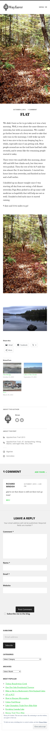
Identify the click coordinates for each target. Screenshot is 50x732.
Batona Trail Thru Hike (15, 713)
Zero (4, 392)
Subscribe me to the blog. (18, 614)
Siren (17, 415)
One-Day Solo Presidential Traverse (19, 687)
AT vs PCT (9, 694)
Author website (22, 420)
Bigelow (9, 451)
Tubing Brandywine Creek (16, 683)
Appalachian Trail (13, 441)
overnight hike (18, 443)
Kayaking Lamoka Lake (14, 709)
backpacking (30, 441)
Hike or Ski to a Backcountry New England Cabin (25, 691)
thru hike (29, 443)
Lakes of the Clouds (30, 375)
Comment (8, 531)
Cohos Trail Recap (12, 702)
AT (23, 441)
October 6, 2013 (19, 110)
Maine (9, 443)
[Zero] (12, 386)
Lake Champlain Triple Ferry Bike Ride (21, 705)
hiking (38, 441)
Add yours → (41, 472)
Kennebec (10, 456)
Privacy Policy (43, 722)
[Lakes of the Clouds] (33, 368)
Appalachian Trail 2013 (15, 437)
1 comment (32, 110)
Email (6, 574)
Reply (8, 500)
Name (6, 563)
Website (7, 585)
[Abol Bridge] (12, 368)
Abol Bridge (7, 375)
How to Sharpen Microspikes (17, 698)
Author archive (17, 420)
